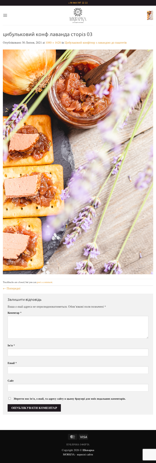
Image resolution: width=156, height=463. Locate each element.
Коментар (14, 313)
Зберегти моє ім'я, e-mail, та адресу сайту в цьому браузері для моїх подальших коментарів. (70, 399)
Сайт (11, 381)
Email (12, 363)
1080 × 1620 (53, 42)
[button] (5, 15)
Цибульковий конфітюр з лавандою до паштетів (96, 42)
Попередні (11, 288)
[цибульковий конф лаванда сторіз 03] (78, 161)
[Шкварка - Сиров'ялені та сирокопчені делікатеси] (78, 15)
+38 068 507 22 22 (78, 2)
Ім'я (11, 345)
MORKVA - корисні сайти (78, 454)
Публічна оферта (78, 444)
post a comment (44, 282)
